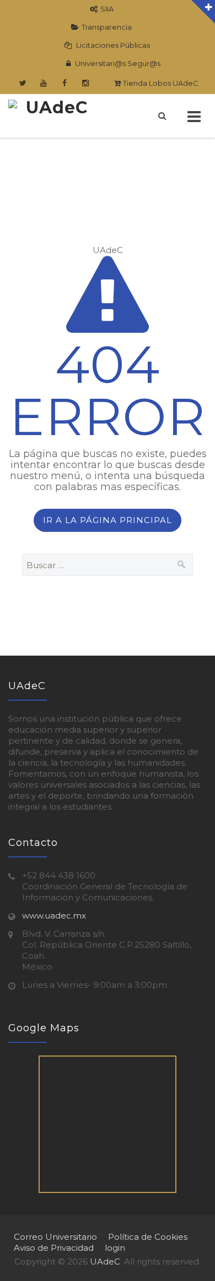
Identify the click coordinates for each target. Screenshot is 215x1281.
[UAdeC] (52, 116)
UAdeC (105, 1261)
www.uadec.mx (54, 915)
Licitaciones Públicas (112, 45)
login (115, 1247)
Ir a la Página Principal (107, 520)
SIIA (107, 8)
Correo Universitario (55, 1236)
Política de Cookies (147, 1236)
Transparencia (107, 27)
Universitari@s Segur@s (116, 63)
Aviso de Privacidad (54, 1247)
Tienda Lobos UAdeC (159, 83)
